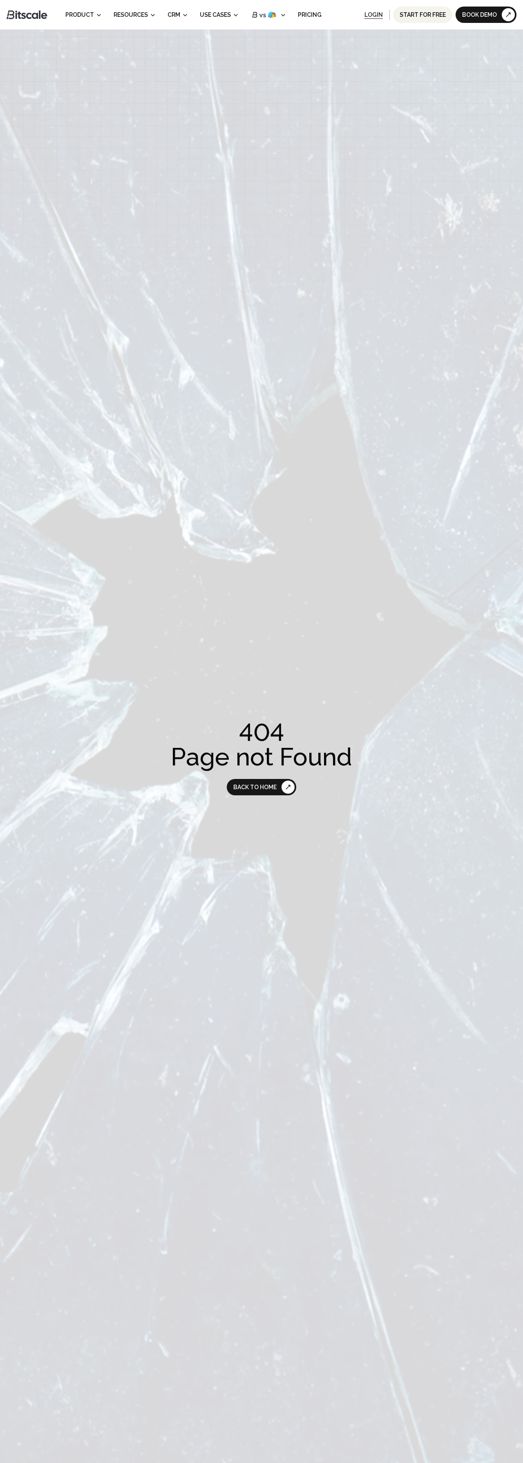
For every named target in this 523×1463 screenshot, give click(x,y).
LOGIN (373, 14)
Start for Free (423, 14)
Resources (131, 14)
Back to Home (255, 787)
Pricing (310, 14)
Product (79, 14)
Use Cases (215, 14)
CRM (174, 14)
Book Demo (479, 14)
